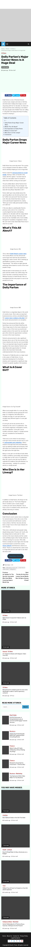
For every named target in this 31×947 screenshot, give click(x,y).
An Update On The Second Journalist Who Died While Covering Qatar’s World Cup (8, 577)
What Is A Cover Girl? (11, 130)
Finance (12, 746)
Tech (4, 885)
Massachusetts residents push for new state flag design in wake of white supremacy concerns (15, 691)
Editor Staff (13, 70)
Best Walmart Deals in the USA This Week (14, 817)
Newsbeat (15, 921)
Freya (13, 695)
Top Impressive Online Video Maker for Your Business (17, 776)
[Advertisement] (15, 25)
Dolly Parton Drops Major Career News (14, 123)
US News (3, 53)
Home (4, 936)
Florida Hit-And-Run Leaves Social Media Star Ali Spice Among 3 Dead (22, 576)
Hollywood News (7, 921)
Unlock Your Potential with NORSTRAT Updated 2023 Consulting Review (17, 735)
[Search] (28, 44)
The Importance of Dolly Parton (14, 128)
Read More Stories (15, 556)
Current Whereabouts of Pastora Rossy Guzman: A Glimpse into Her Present (13, 924)
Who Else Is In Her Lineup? (12, 132)
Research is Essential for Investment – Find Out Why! (17, 763)
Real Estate (13, 715)
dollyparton (13, 569)
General (5, 651)
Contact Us (16, 936)
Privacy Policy (24, 936)
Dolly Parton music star (11, 567)
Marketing (19, 773)
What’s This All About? (11, 126)
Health (4, 849)
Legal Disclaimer (15, 938)
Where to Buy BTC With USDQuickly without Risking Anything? (17, 750)
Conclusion (8, 134)
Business (12, 731)
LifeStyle (5, 815)
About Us (9, 936)
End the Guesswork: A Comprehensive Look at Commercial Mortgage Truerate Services (18, 720)
